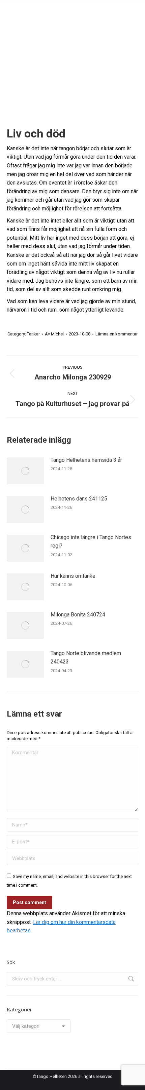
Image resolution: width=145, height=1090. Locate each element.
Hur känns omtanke (73, 576)
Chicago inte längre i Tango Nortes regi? (91, 541)
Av (54, 333)
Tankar (33, 333)
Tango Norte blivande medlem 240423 (86, 657)
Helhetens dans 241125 (79, 498)
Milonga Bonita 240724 (78, 614)
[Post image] (25, 470)
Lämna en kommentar (116, 333)
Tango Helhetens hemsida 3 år (86, 460)
